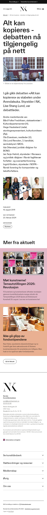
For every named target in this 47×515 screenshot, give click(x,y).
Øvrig (6, 478)
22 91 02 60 (7, 403)
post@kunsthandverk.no (11, 401)
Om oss (7, 486)
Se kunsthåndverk (12, 455)
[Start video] (23, 188)
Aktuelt (5, 15)
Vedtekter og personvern (32, 509)
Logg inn (8, 9)
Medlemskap (9, 470)
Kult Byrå (11, 511)
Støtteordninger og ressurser (18, 463)
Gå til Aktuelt (9, 361)
